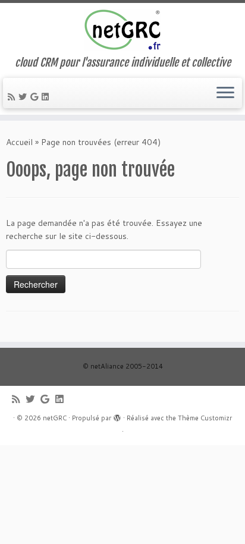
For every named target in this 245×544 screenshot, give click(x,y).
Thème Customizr (205, 418)
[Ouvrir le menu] (225, 93)
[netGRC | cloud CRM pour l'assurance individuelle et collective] (122, 30)
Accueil (19, 142)
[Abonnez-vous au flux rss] (13, 97)
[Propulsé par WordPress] (117, 415)
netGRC (55, 418)
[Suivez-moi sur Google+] (36, 97)
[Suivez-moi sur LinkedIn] (47, 97)
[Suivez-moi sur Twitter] (24, 97)
